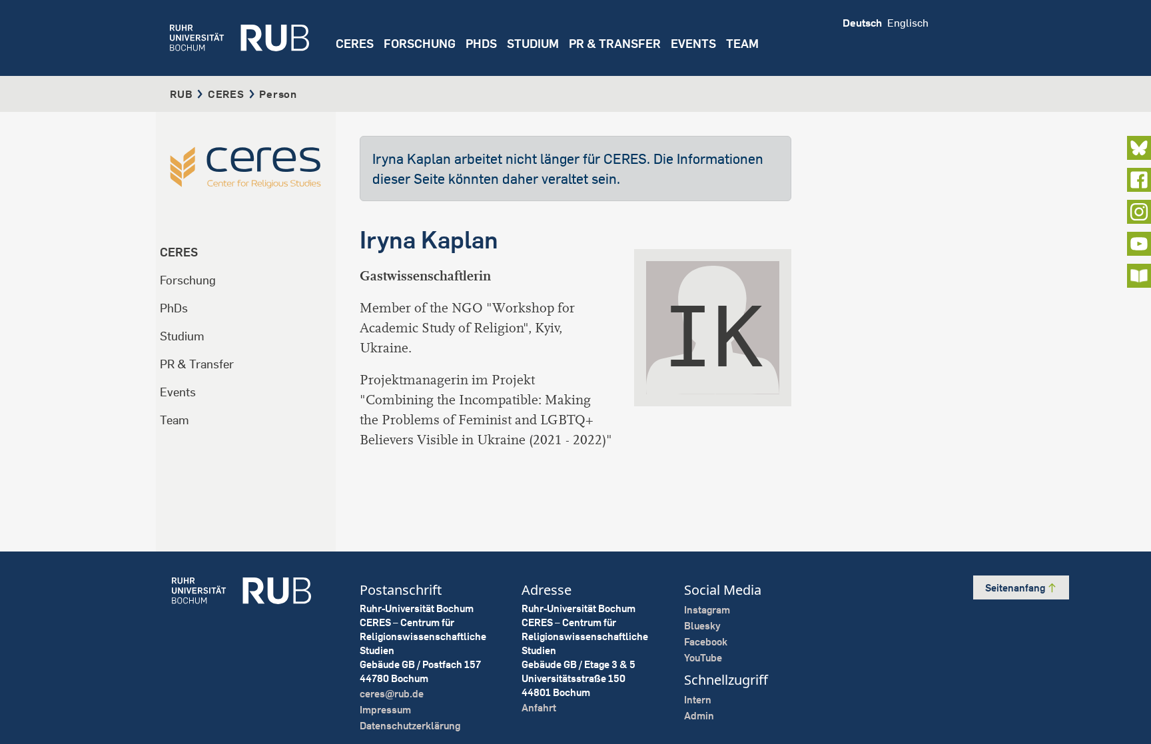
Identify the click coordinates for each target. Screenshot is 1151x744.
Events (693, 43)
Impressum (385, 709)
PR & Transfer (197, 364)
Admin (699, 715)
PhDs (174, 308)
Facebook (705, 641)
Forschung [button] (420, 43)
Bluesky (702, 625)
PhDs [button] (481, 43)
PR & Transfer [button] (615, 43)
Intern (697, 699)
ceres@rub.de (392, 693)
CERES (355, 43)
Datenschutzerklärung (410, 725)
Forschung (188, 280)
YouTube (703, 657)
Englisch (908, 22)
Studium (182, 336)
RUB (181, 94)
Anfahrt (539, 707)
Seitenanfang (1016, 587)
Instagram (707, 609)
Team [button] (742, 43)
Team (174, 420)
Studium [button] (533, 43)
